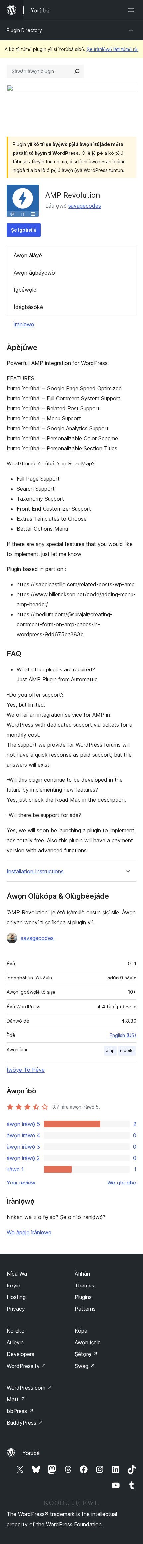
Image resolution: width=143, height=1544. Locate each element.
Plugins (83, 1297)
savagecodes (84, 205)
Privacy (16, 1308)
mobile (127, 1050)
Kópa (81, 1330)
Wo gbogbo (121, 1182)
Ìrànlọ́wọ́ (23, 324)
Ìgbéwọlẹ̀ (25, 289)
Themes (84, 1285)
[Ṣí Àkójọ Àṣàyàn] (132, 10)
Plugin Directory (24, 30)
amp (110, 1050)
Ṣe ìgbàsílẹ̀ (23, 230)
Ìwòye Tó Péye (26, 1069)
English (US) (123, 1035)
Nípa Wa (17, 1273)
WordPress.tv (26, 1366)
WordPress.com (29, 1387)
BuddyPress (25, 1422)
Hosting (16, 1297)
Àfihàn (82, 1273)
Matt (16, 1399)
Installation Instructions (35, 871)
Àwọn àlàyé (28, 255)
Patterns (85, 1308)
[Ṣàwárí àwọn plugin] (77, 71)
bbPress (20, 1411)
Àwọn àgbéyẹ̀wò (34, 272)
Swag (85, 1366)
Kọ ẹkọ (16, 1330)
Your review (21, 1182)
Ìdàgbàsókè (28, 307)
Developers (20, 1354)
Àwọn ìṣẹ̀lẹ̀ (88, 1342)
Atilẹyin (15, 1342)
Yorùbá (31, 1453)
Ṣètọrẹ (86, 1354)
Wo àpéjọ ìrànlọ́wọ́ (29, 1232)
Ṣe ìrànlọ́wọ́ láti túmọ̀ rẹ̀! (113, 49)
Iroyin (13, 1285)
